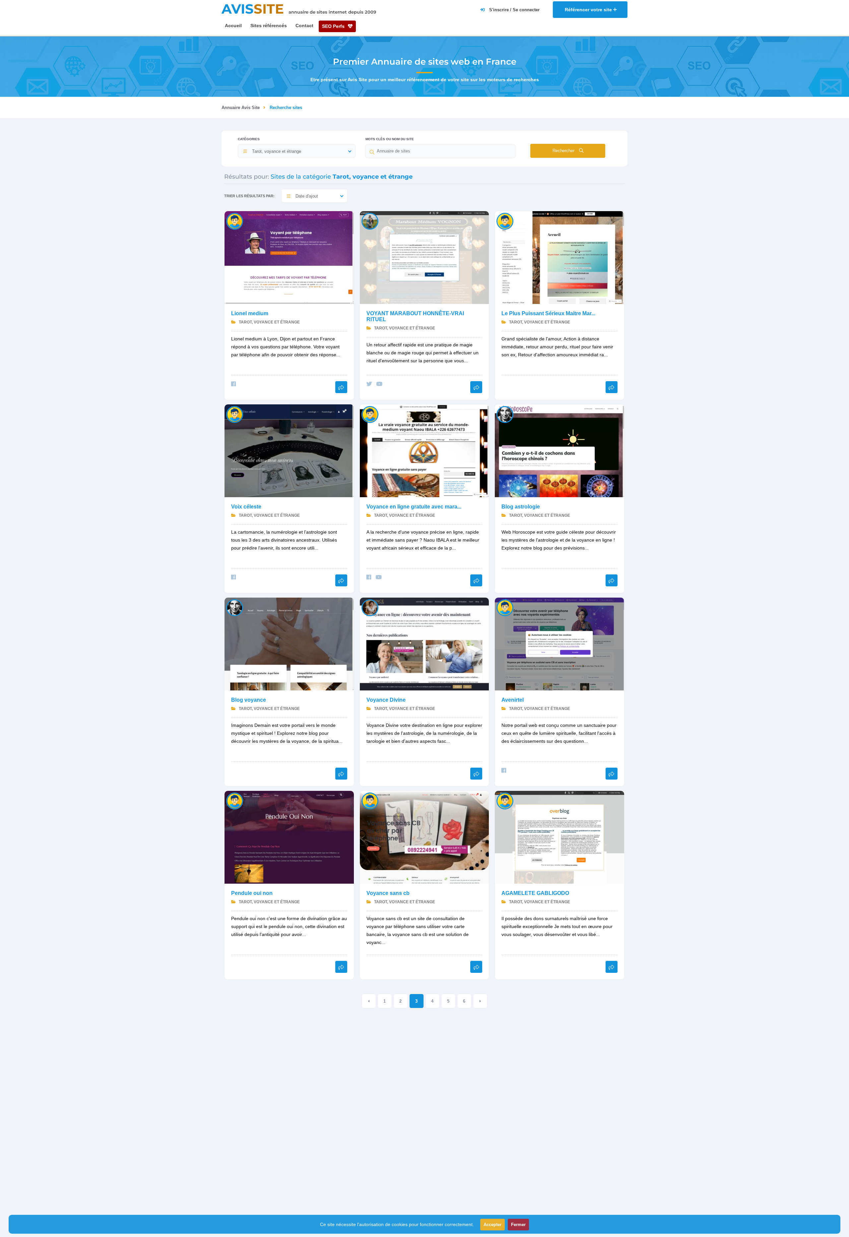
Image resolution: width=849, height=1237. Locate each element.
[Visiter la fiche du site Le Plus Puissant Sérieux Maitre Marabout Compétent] (559, 257)
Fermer (518, 1224)
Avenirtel (512, 700)
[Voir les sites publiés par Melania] (369, 607)
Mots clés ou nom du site (389, 139)
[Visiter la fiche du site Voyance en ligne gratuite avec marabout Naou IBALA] (424, 450)
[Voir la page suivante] (480, 1001)
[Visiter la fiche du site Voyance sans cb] (424, 836)
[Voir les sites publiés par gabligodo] (504, 800)
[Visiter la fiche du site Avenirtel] (559, 643)
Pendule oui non (252, 893)
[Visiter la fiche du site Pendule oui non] (289, 836)
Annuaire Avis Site (241, 107)
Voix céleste (246, 506)
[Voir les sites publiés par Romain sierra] (234, 220)
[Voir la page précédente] (368, 1001)
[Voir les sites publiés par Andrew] (504, 607)
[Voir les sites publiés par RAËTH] (234, 414)
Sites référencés (268, 25)
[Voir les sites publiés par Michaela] (504, 414)
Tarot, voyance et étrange (269, 322)
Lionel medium (249, 313)
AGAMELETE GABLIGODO (535, 893)
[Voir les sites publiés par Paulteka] (369, 414)
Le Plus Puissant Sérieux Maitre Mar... (548, 313)
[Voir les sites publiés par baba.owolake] (504, 220)
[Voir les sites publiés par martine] (369, 220)
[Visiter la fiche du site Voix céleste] (289, 450)
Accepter (492, 1224)
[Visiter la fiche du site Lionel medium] (289, 257)
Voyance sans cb (388, 893)
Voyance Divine (386, 700)
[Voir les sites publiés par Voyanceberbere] (234, 800)
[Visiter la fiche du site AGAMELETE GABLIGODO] (559, 836)
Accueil (233, 25)
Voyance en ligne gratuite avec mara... (413, 506)
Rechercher (564, 150)
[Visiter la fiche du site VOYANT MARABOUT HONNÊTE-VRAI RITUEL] (424, 257)
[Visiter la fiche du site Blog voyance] (289, 643)
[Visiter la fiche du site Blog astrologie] (559, 450)
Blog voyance (248, 700)
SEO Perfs (334, 26)
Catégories (249, 139)
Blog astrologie (520, 506)
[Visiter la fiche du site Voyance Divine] (424, 643)
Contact (304, 25)
